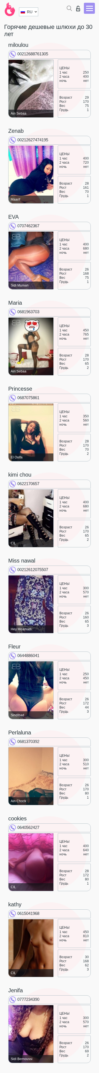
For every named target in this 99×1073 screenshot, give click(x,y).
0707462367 (28, 225)
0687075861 (28, 397)
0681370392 (28, 741)
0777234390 (28, 999)
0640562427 (28, 827)
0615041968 (28, 913)
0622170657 (28, 483)
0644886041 (28, 655)
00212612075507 (32, 569)
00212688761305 (32, 54)
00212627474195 (32, 139)
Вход (79, 7)
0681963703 (28, 311)
